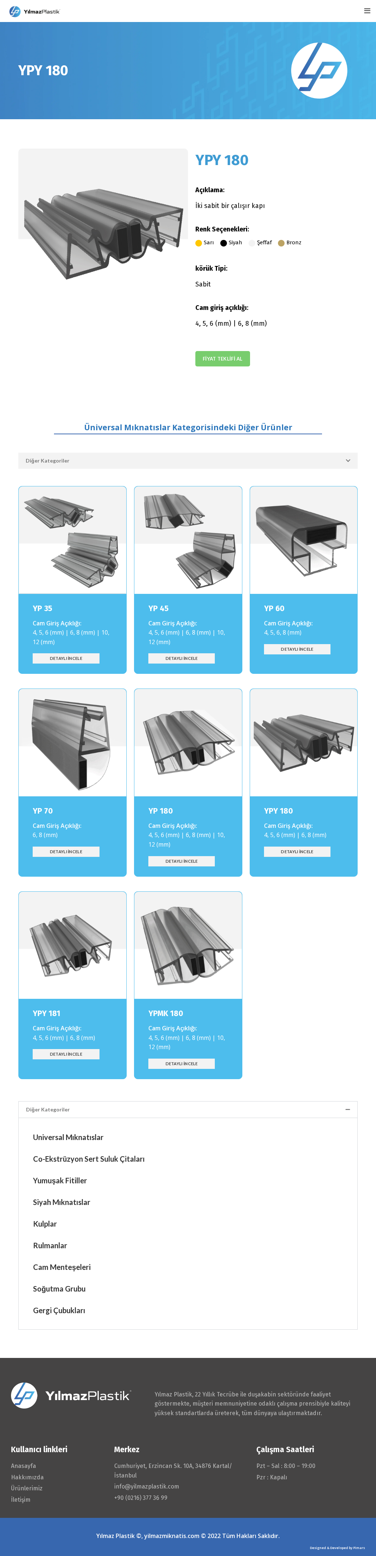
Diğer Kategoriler (47, 460)
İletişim (20, 1499)
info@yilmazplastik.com (146, 1486)
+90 (140, 1497)
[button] (188, 461)
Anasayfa (23, 1465)
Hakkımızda (27, 1477)
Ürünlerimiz (27, 1488)
